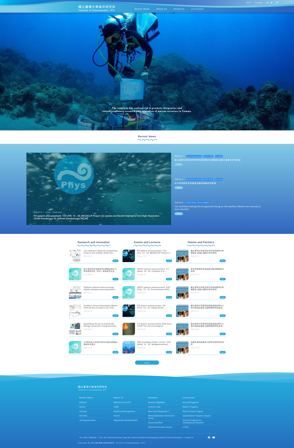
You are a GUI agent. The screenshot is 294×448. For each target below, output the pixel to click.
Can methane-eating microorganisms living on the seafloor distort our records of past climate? (218, 208)
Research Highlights (203, 202)
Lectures (48, 212)
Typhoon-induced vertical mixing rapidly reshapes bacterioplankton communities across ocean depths (99, 289)
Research (179, 8)
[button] (277, 2)
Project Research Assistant (194, 156)
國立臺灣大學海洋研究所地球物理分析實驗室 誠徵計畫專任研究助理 (208, 159)
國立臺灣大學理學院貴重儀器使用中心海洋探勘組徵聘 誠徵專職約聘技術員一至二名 (208, 308)
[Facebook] (209, 437)
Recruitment (218, 156)
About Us (161, 8)
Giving (258, 2)
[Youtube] (213, 437)
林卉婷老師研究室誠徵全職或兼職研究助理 (195, 183)
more (179, 164)
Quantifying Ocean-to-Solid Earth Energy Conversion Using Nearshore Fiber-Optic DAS (100, 326)
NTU (248, 2)
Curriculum (197, 8)
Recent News (142, 8)
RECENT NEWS (57, 212)
